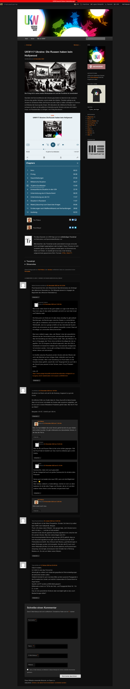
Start (26, 39)
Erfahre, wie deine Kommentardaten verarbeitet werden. (49, 683)
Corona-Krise (91, 123)
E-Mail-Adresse (33, 655)
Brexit (89, 119)
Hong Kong (90, 125)
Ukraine (50, 269)
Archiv (32, 39)
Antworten (36, 297)
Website (30, 665)
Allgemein (90, 117)
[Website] (69, 220)
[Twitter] (75, 228)
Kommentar (32, 619)
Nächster (77, 45)
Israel (89, 129)
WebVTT (69, 253)
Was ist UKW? (41, 39)
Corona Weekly (91, 121)
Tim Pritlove (41, 269)
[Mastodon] (72, 220)
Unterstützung (94, 77)
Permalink (27, 271)
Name (31, 645)
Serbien (89, 131)
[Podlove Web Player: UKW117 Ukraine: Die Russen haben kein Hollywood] (52, 164)
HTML (64, 253)
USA (88, 135)
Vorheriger (28, 45)
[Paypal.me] (75, 220)
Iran (88, 127)
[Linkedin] (72, 228)
